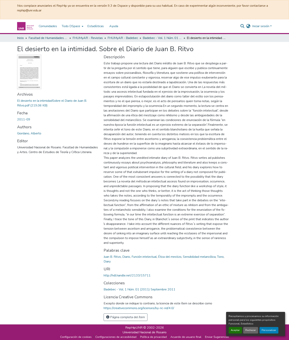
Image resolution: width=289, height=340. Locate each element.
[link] (58, 103)
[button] (26, 26)
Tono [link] (220, 257)
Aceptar (235, 330)
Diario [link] (126, 257)
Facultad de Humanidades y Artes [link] (48, 38)
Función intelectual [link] (144, 257)
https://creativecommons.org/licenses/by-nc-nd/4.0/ (139, 308)
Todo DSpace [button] (71, 26)
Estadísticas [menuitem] (95, 26)
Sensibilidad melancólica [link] (199, 257)
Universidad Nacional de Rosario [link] (144, 332)
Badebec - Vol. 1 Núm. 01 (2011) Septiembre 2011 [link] (162, 38)
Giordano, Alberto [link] (29, 133)
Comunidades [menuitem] (48, 26)
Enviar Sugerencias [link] (217, 337)
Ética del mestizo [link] (169, 257)
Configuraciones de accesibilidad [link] (115, 337)
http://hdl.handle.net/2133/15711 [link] (127, 275)
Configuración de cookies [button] (76, 337)
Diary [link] (107, 261)
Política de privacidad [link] (153, 337)
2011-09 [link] (23, 119)
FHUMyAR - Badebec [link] (123, 38)
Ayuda (113, 26)
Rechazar (250, 330)
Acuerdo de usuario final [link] (185, 337)
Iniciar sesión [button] (261, 26)
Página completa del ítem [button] (127, 317)
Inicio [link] (20, 38)
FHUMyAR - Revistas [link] (88, 38)
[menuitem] (72, 26)
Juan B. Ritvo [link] (112, 257)
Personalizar (269, 330)
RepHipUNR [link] (134, 327)
